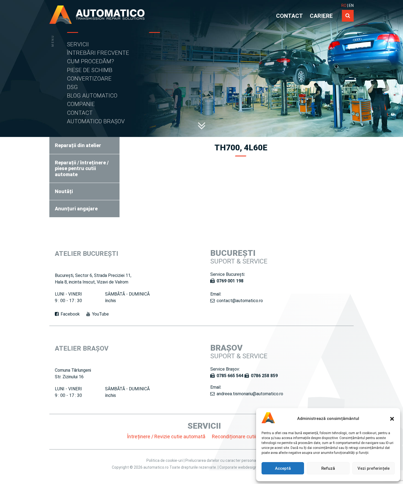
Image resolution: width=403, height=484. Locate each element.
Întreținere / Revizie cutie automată (166, 436)
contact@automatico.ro (240, 300)
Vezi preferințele (373, 468)
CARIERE (321, 16)
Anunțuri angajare (76, 208)
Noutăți (64, 191)
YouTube (100, 314)
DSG (72, 87)
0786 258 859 (264, 375)
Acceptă (283, 468)
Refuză (328, 468)
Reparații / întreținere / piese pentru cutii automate (82, 168)
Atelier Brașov (82, 348)
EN (351, 5)
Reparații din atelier (78, 145)
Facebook (70, 314)
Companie (81, 104)
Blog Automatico (92, 95)
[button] (392, 419)
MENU (53, 41)
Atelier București (86, 253)
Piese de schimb (89, 70)
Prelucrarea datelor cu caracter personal (221, 460)
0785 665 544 (230, 375)
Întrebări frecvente (98, 53)
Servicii (78, 44)
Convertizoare (89, 78)
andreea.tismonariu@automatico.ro (250, 393)
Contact (80, 113)
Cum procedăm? (90, 61)
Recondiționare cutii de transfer (247, 436)
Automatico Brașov (96, 121)
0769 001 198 (230, 280)
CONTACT (289, 16)
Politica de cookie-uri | (165, 460)
